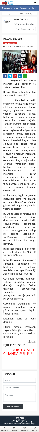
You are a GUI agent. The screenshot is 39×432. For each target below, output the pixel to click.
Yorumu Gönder (13, 407)
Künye (6, 423)
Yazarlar (15, 14)
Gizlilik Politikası (14, 423)
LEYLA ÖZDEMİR (25, 14)
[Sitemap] (31, 422)
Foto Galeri (24, 430)
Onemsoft (22, 420)
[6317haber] (7, 2)
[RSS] (26, 422)
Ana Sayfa (7, 14)
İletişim (33, 423)
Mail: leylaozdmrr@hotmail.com (24, 24)
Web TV (14, 430)
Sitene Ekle (25, 423)
